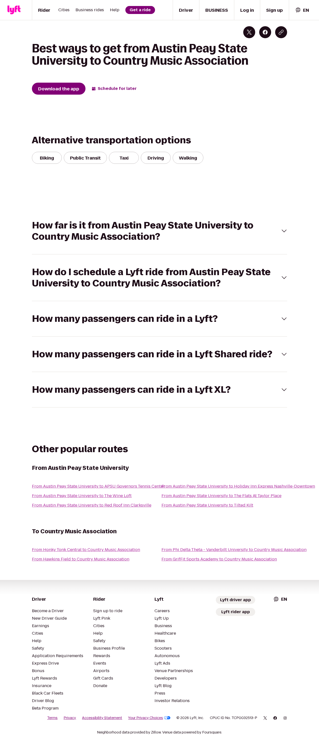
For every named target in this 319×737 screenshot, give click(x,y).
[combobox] (302, 10)
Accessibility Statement (102, 717)
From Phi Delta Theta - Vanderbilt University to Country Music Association (234, 550)
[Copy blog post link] (281, 32)
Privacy (70, 717)
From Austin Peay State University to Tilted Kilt (207, 505)
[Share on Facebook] (265, 32)
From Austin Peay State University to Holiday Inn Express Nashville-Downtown (238, 486)
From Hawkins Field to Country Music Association (80, 559)
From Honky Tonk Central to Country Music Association (86, 550)
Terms (52, 717)
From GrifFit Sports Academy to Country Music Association (219, 559)
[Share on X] (249, 32)
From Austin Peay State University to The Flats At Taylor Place (221, 496)
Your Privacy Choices (145, 717)
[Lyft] (14, 10)
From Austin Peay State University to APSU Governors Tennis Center (98, 486)
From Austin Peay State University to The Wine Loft (82, 496)
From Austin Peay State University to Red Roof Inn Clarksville (91, 505)
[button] (159, 231)
